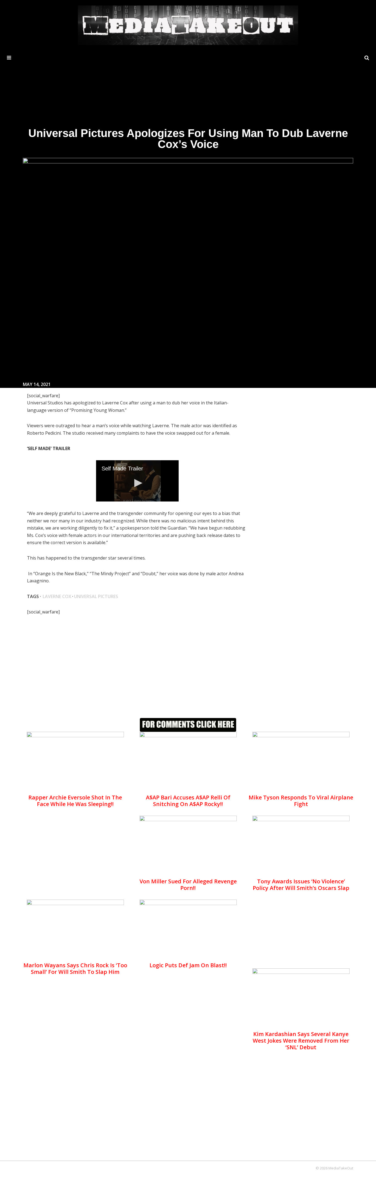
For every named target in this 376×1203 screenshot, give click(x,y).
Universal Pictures (96, 596)
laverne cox (57, 596)
